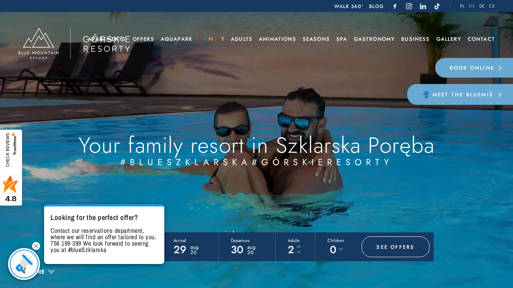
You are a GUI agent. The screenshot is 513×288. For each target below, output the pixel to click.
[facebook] (395, 6)
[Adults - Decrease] (298, 252)
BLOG (376, 6)
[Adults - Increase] (298, 247)
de (482, 6)
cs (492, 6)
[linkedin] (423, 6)
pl (462, 6)
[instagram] (409, 6)
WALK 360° (348, 6)
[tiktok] (437, 6)
